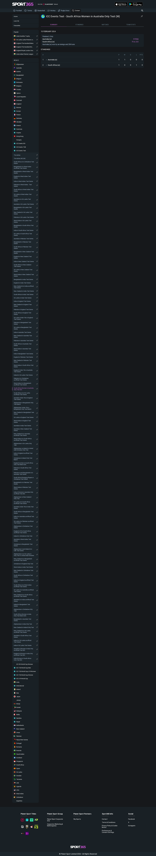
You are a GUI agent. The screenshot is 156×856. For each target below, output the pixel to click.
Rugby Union (65, 10)
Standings (79, 24)
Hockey (52, 10)
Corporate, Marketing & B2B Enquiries (55, 825)
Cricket (77, 10)
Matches (105, 24)
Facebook (131, 819)
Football (19, 10)
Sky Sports (77, 819)
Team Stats (131, 24)
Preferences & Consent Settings (108, 831)
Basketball (41, 10)
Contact (105, 819)
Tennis (29, 10)
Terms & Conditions (108, 822)
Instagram (131, 825)
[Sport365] (22, 4)
